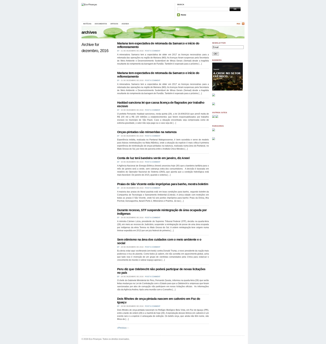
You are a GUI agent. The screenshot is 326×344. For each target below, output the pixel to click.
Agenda (125, 24)
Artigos (114, 24)
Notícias (87, 24)
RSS (238, 24)
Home (183, 15)
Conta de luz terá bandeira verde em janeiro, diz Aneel (153, 158)
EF (118, 51)
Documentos (101, 24)
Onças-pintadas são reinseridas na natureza (147, 132)
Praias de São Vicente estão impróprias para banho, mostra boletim (162, 184)
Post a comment (152, 51)
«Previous (121, 328)
